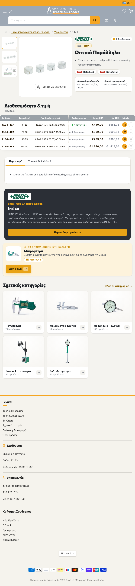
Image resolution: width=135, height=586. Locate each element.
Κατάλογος (109, 71)
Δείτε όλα (15, 268)
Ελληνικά (66, 553)
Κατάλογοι (9, 534)
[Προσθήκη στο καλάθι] (124, 124)
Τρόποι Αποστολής (13, 415)
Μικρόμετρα (61, 31)
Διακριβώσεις (11, 539)
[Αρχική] (6, 32)
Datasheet (86, 71)
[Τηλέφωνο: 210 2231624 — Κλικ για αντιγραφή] (116, 21)
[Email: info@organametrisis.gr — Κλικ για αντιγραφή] (106, 21)
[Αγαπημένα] (124, 11)
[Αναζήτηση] (95, 20)
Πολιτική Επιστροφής (15, 430)
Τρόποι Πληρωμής (13, 410)
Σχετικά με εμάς (12, 425)
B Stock (7, 525)
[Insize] (83, 39)
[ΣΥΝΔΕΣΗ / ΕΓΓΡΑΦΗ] (11, 11)
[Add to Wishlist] (130, 124)
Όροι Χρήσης (10, 434)
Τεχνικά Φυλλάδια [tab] (39, 161)
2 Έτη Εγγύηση (121, 39)
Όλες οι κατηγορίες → (118, 286)
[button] (9, 43)
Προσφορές (9, 530)
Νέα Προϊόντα (11, 520)
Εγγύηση (8, 420)
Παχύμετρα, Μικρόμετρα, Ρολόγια (30, 31)
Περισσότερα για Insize (67, 232)
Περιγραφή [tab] (15, 161)
